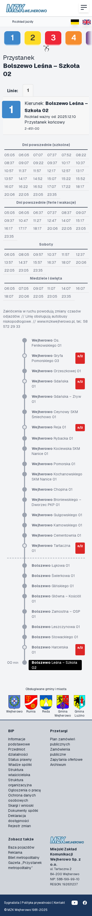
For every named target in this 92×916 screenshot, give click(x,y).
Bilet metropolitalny (24, 857)
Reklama (15, 852)
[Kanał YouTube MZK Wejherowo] (75, 903)
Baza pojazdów (21, 847)
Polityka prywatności (37, 903)
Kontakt (59, 903)
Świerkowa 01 (53, 575)
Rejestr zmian (19, 826)
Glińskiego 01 (53, 586)
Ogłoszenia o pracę (24, 790)
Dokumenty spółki (23, 810)
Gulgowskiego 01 (57, 515)
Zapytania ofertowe (66, 759)
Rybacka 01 (52, 438)
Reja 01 (49, 427)
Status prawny (20, 759)
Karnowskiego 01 (57, 525)
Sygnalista (11, 903)
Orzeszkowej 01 (56, 371)
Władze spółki (20, 764)
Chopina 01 (52, 489)
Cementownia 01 (56, 535)
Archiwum (58, 764)
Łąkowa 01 (51, 565)
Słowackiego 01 (55, 637)
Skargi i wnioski (20, 805)
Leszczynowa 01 (56, 626)
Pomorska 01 (53, 464)
